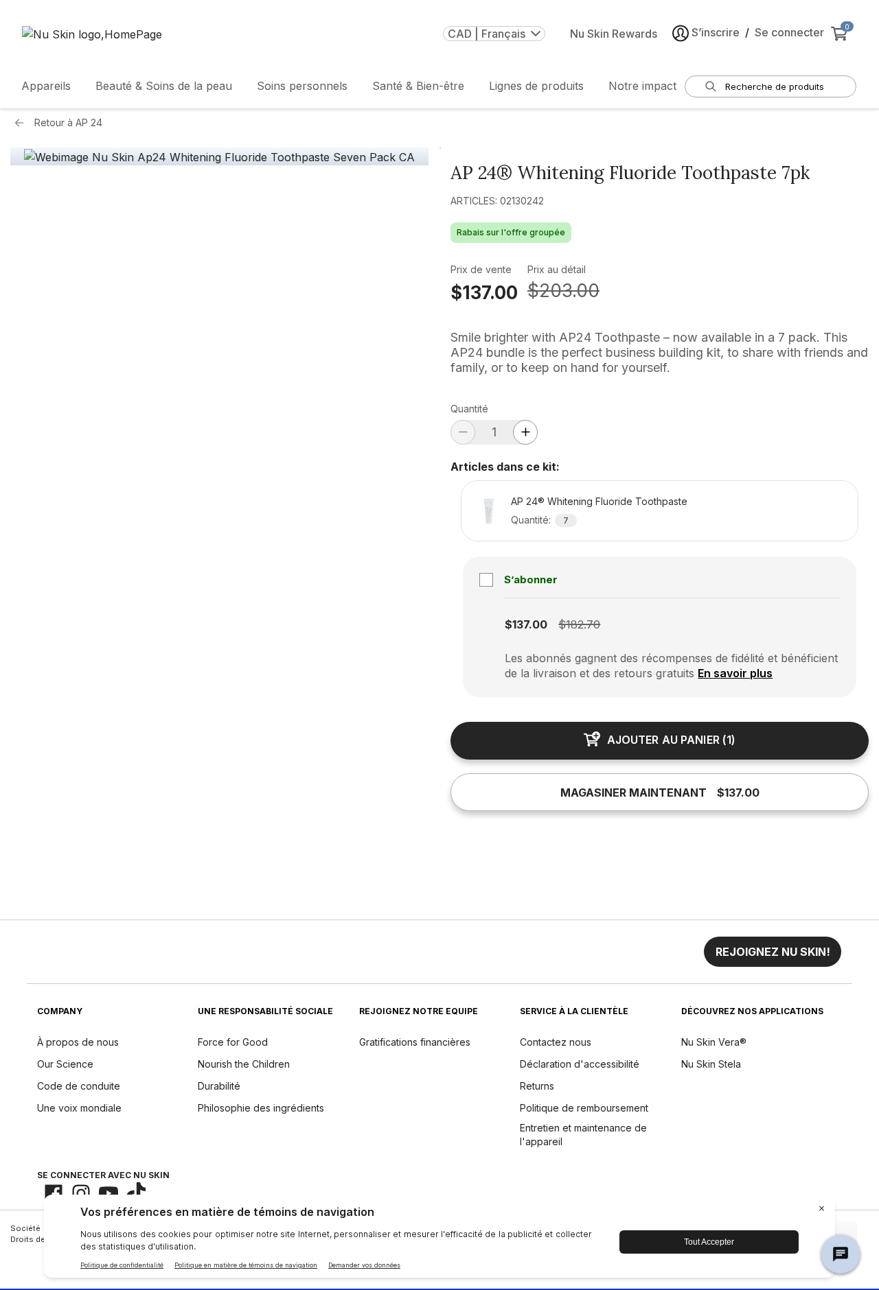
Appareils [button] (46, 86)
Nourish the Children (244, 1064)
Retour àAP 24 (68, 122)
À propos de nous (78, 1042)
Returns (537, 1086)
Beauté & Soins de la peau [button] (163, 86)
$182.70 (579, 624)
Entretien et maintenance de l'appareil (583, 1134)
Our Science (65, 1064)
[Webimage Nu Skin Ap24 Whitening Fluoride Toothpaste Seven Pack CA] (219, 157)
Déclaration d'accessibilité (579, 1064)
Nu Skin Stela (711, 1064)
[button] (772, 952)
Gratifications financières (414, 1042)
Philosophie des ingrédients (261, 1108)
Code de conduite (78, 1086)
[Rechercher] (711, 86)
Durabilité (219, 1086)
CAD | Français (486, 33)
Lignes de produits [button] (536, 86)
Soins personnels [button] (302, 86)
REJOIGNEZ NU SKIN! (773, 952)
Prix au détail (556, 269)
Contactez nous (555, 1042)
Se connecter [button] (789, 32)
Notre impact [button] (642, 86)
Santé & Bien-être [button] (418, 86)
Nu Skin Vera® (713, 1042)
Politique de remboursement (584, 1108)
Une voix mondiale (79, 1108)
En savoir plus (735, 673)
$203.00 (563, 290)
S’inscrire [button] (716, 32)
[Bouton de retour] (22, 123)
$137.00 (484, 292)
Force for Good (233, 1042)
